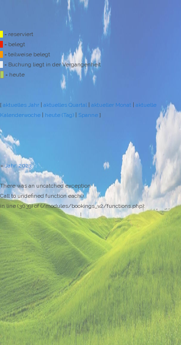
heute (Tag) (59, 115)
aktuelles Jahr (21, 105)
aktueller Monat (111, 105)
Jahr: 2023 (18, 165)
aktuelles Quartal (65, 105)
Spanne (88, 115)
